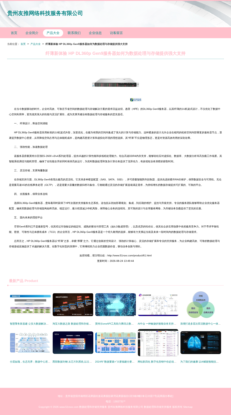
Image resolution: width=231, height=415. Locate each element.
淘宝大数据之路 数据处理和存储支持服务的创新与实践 (83, 323)
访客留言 (116, 33)
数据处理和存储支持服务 (93, 406)
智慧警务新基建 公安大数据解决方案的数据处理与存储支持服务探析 (48, 323)
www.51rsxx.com (69, 406)
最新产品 (16, 281)
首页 (14, 33)
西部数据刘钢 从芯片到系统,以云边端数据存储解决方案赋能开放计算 (91, 361)
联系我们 (74, 33)
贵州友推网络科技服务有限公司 (45, 13)
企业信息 (95, 33)
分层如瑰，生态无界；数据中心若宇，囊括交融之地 (39, 361)
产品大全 (53, 33)
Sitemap (188, 406)
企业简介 (31, 33)
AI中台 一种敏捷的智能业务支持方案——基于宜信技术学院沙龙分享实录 (178, 323)
